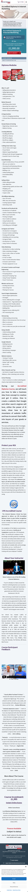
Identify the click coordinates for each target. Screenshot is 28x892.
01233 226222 (15, 860)
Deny (14, 882)
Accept (14, 878)
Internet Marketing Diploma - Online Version (14, 37)
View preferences (14, 886)
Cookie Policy (9, 890)
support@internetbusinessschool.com (15, 863)
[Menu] (26, 2)
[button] (26, 866)
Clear (14, 41)
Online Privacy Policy (17, 890)
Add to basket (12, 53)
